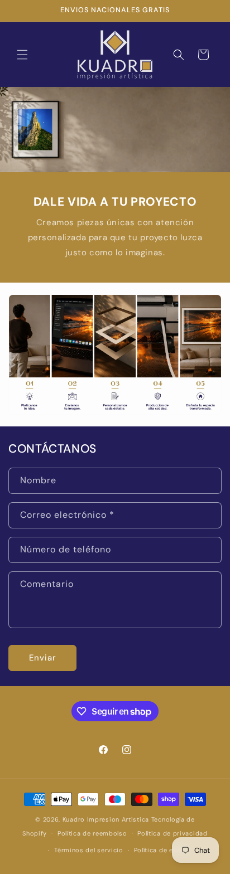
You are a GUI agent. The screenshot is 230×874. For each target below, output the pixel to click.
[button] (22, 54)
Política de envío (160, 850)
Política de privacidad (172, 833)
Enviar (42, 657)
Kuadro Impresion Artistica (106, 819)
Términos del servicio (88, 850)
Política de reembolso (92, 833)
